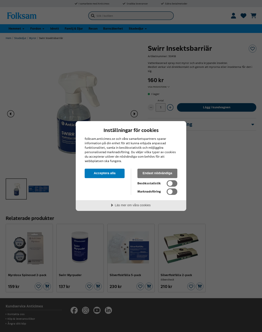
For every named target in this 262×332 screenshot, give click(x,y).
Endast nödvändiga (157, 173)
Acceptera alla (104, 173)
